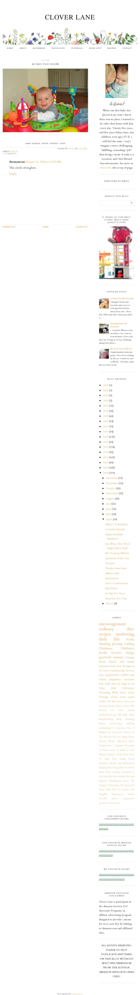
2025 (106, 385)
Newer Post (9, 227)
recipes (112, 48)
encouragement (112, 624)
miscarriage (116, 723)
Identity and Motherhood (121, 763)
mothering (39, 48)
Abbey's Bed (112, 573)
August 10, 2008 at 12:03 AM (43, 162)
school (131, 710)
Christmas (106, 648)
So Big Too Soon (115, 593)
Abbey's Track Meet (116, 524)
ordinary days (116, 629)
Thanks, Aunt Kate (116, 568)
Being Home (128, 737)
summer (118, 657)
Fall (109, 701)
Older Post (82, 227)
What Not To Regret (117, 789)
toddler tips (127, 675)
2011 (106, 457)
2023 (106, 395)
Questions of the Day (117, 558)
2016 (106, 431)
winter (103, 679)
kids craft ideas (108, 683)
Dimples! (110, 563)
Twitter (45, 143)
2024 (106, 390)
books (130, 640)
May (109, 514)
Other (62, 143)
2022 (106, 400)
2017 (106, 426)
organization (112, 675)
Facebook (36, 143)
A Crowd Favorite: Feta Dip (122, 298)
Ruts (115, 776)
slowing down (108, 697)
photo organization (123, 798)
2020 (106, 411)
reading (130, 723)
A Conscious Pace (122, 728)
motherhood (105, 714)
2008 (106, 473)
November (112, 483)
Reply (13, 174)
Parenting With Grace (112, 692)
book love (95, 48)
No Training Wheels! (117, 553)
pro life (117, 714)
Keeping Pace (105, 767)
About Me (106, 167)
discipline (103, 794)
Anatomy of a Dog (116, 598)
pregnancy (115, 679)
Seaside (121, 776)
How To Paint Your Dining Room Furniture (116, 759)
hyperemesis (117, 794)
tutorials (77, 48)
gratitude (105, 657)
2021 (106, 406)
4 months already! (115, 529)
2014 (106, 442)
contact (127, 48)
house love (58, 48)
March (110, 603)
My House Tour (121, 701)
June (109, 509)
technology (105, 727)
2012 (106, 452)
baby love (116, 666)
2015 (106, 437)
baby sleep (128, 714)
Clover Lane (70, 16)
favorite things (122, 653)
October (111, 488)
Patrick (14, 151)
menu (131, 692)
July (108, 504)
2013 (106, 447)
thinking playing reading (116, 644)
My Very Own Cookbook (121, 349)
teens (123, 697)
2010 (106, 462)
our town (117, 710)
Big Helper (111, 588)
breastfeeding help (110, 719)
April (109, 519)
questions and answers (109, 803)
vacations (129, 679)
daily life (109, 639)
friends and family (121, 661)
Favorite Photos (107, 741)
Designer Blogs (76, 994)
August (110, 498)
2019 (106, 416)
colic (132, 789)
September (112, 493)
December (112, 478)
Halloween (128, 688)
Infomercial (111, 578)
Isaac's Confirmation (116, 583)
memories (104, 666)
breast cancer (123, 705)
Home (10, 48)
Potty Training (113, 772)
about (23, 48)
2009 (106, 467)
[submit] (132, 203)
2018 (106, 421)
